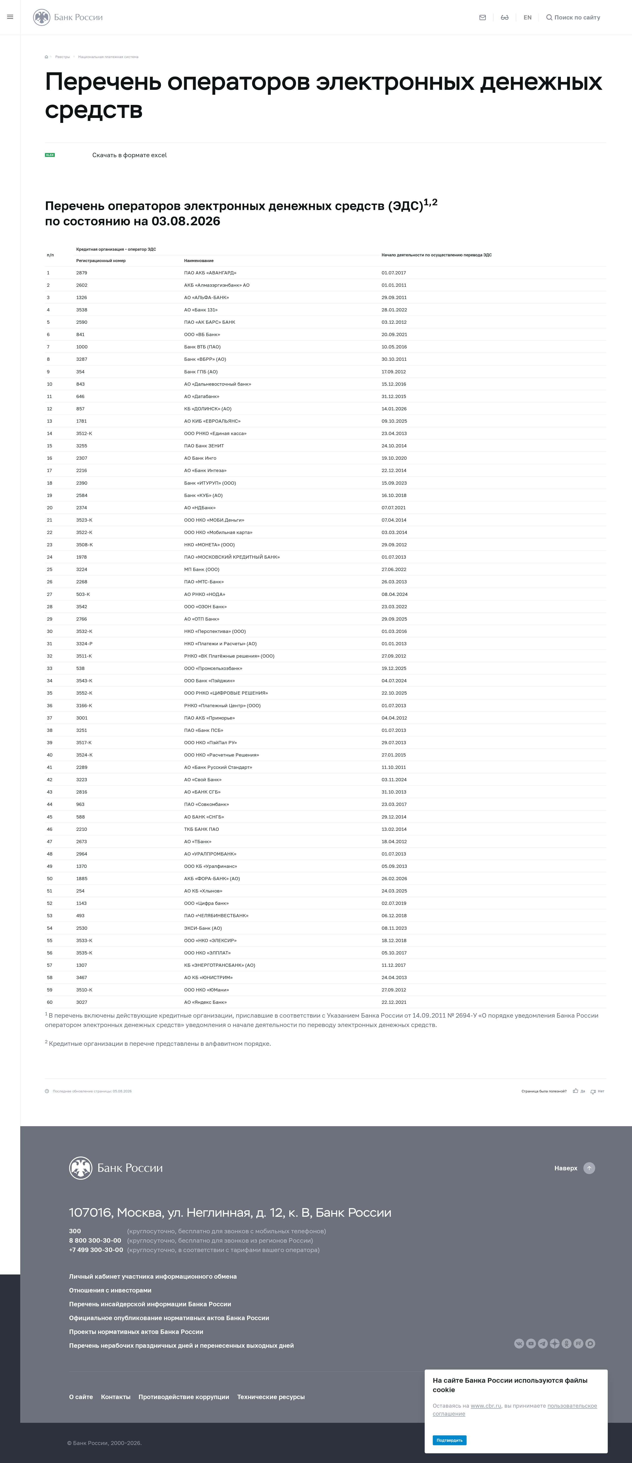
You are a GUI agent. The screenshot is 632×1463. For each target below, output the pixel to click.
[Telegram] (543, 1344)
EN (528, 17)
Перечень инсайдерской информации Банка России (150, 1304)
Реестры (62, 57)
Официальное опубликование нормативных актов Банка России (169, 1317)
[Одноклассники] (567, 1344)
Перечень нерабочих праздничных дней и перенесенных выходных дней (181, 1345)
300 (75, 1231)
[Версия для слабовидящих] (505, 17)
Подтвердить (450, 1440)
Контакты (116, 1396)
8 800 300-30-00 (95, 1240)
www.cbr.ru (486, 1405)
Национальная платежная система (108, 57)
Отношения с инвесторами (110, 1290)
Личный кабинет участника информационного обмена (153, 1276)
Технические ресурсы (271, 1396)
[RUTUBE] (578, 1344)
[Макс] (590, 1344)
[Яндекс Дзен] (555, 1344)
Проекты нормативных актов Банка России (136, 1331)
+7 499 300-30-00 (96, 1249)
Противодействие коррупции (183, 1396)
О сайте (81, 1396)
